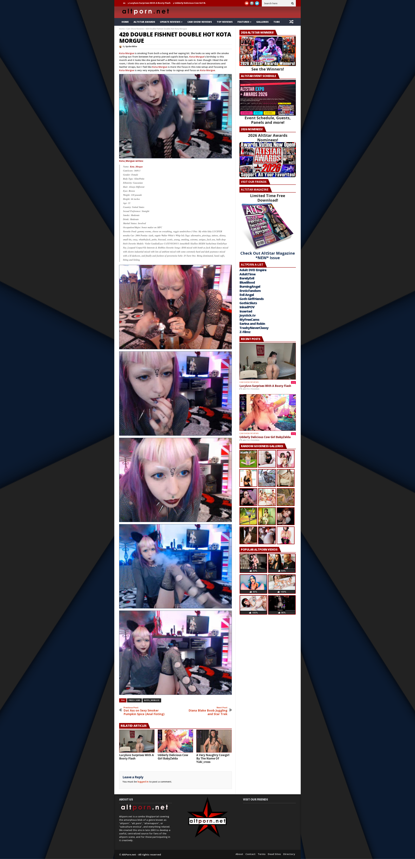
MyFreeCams (249, 319)
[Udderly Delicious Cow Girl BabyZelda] (175, 741)
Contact (250, 854)
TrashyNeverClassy (253, 328)
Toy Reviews (225, 21)
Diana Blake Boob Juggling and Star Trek (208, 711)
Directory (289, 854)
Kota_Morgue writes (131, 160)
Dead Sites (274, 854)
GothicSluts (248, 303)
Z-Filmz (244, 332)
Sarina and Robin (252, 323)
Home (125, 21)
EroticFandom (250, 290)
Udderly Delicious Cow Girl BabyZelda (139, 2)
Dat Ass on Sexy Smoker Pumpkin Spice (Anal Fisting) (144, 711)
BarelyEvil (246, 278)
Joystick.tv (247, 315)
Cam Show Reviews (199, 21)
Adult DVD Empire (252, 270)
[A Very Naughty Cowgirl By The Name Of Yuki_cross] (214, 741)
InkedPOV (247, 307)
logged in (142, 781)
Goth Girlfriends (251, 299)
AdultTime (247, 274)
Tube (276, 21)
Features (243, 21)
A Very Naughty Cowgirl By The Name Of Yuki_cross (212, 758)
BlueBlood (247, 282)
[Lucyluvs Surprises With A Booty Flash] (136, 741)
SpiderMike (131, 46)
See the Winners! (267, 69)
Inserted (245, 311)
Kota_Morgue (136, 166)
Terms (262, 854)
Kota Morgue (126, 53)
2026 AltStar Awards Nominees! (267, 137)
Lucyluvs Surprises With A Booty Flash (136, 756)
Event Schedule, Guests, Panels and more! (268, 120)
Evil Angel (246, 295)
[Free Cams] (175, 116)
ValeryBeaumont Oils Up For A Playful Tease (187, 2)
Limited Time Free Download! (267, 198)
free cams (134, 700)
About (239, 854)
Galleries (262, 21)
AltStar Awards (144, 21)
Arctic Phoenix (251, 389)
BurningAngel (249, 286)
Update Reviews (170, 21)
